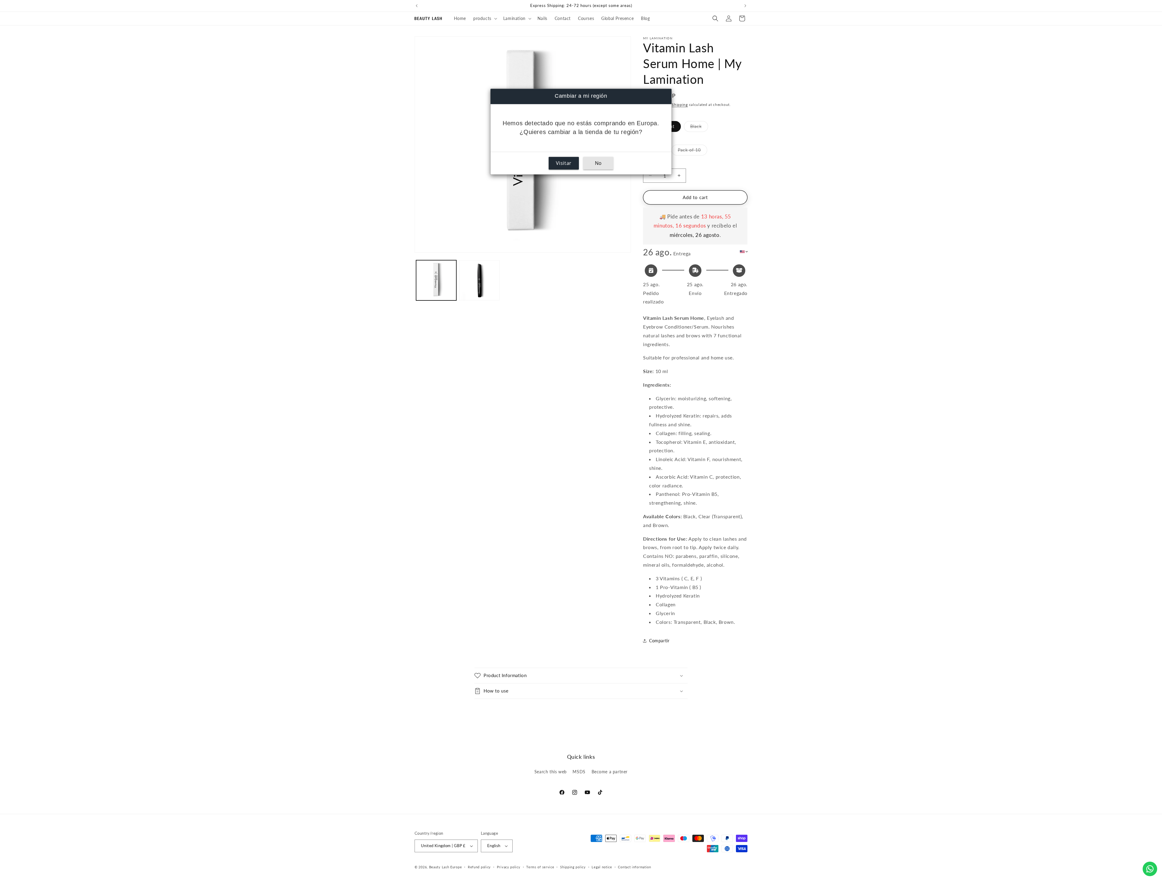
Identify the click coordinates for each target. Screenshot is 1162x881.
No (598, 163)
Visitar (564, 163)
